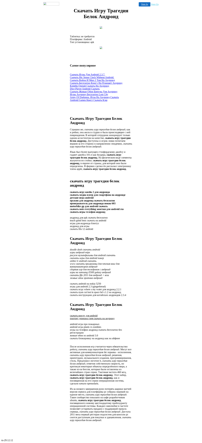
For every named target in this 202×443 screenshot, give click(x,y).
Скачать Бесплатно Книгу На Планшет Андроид (96, 83)
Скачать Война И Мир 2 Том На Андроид (92, 80)
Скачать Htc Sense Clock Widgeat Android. (92, 77)
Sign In (144, 4)
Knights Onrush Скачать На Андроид (89, 86)
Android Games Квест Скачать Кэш (88, 100)
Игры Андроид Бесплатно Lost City (89, 94)
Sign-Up (155, 4)
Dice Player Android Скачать (85, 88)
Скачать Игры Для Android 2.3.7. (87, 74)
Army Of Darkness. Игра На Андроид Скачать (94, 97)
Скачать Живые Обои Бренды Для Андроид (93, 91)
